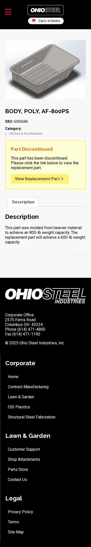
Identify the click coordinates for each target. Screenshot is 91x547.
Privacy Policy (20, 511)
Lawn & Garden (21, 396)
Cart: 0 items (49, 21)
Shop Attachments (24, 459)
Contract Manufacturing (28, 386)
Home (13, 376)
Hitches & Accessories (25, 133)
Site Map (16, 532)
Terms (13, 522)
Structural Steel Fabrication (31, 417)
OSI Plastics (19, 407)
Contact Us (17, 479)
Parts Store (18, 469)
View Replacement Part (38, 178)
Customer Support (24, 449)
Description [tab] (23, 202)
